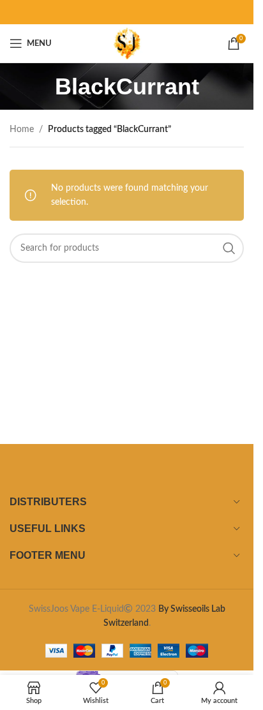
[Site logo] (126, 43)
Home (22, 129)
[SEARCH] (229, 248)
